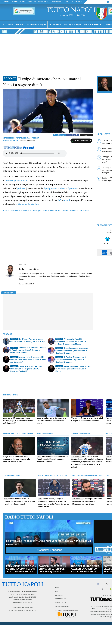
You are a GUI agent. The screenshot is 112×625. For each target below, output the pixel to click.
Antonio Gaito (28, 607)
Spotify (47, 188)
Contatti (59, 595)
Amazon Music (58, 188)
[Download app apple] (103, 589)
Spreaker (72, 188)
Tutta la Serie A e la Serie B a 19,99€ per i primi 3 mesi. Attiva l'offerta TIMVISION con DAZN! (47, 210)
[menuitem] (3, 24)
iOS (59, 200)
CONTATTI (69, 2)
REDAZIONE (43, 2)
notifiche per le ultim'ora (27, 204)
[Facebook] (108, 2)
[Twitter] (106, 584)
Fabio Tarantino (11, 140)
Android (67, 200)
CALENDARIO (56, 2)
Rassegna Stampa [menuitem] (72, 24)
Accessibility (60, 599)
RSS (56, 591)
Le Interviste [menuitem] (55, 24)
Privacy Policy (61, 603)
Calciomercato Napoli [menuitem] (36, 24)
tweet (85, 135)
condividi (72, 135)
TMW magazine (18, 2)
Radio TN (32, 2)
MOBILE (79, 2)
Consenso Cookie (62, 606)
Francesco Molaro (30, 610)
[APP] (105, 253)
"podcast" (21, 188)
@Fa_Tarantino (28, 140)
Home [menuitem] (10, 24)
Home (6, 2)
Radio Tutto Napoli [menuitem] (92, 24)
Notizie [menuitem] (19, 24)
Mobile (58, 588)
